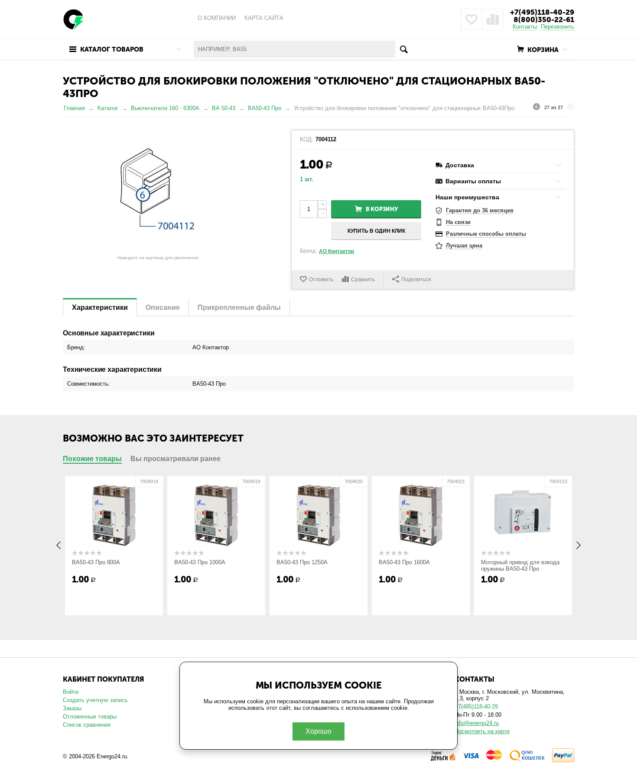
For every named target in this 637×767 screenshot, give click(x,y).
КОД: (306, 139)
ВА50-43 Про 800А (96, 562)
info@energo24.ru (477, 723)
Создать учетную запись (95, 700)
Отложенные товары (90, 716)
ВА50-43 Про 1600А (404, 562)
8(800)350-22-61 (544, 19)
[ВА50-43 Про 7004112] (158, 190)
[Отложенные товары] (471, 19)
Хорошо (319, 731)
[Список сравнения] (493, 19)
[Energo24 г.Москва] (73, 19)
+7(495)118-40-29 (542, 12)
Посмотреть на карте (482, 731)
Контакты (525, 26)
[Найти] (403, 49)
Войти (70, 692)
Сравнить (363, 279)
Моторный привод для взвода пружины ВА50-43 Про (520, 565)
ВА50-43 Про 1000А (199, 562)
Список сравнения (86, 725)
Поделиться (416, 279)
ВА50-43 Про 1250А (302, 562)
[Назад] (536, 108)
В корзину (382, 209)
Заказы (72, 708)
